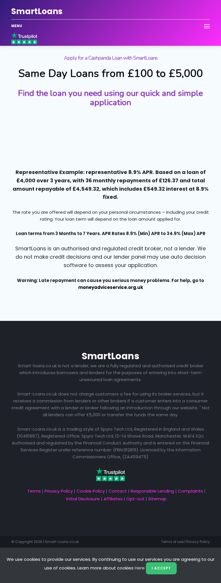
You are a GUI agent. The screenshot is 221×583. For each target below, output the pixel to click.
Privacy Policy (59, 491)
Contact (117, 491)
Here (140, 568)
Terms (34, 491)
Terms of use (172, 541)
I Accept (161, 568)
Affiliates (113, 499)
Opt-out (135, 499)
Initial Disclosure (83, 499)
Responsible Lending (152, 491)
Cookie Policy (91, 491)
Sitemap (157, 499)
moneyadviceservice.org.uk (110, 287)
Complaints (190, 491)
